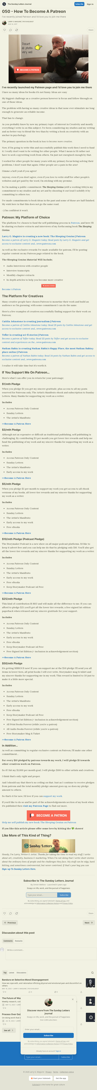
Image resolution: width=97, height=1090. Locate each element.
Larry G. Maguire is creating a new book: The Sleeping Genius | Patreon (44, 236)
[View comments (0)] (10, 30)
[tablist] (13, 940)
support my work (52, 796)
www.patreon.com (46, 243)
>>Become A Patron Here (16, 423)
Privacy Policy (68, 1044)
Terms (55, 1072)
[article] (48, 985)
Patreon (75, 222)
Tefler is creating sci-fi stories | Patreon (25, 334)
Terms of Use (61, 1041)
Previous (12, 922)
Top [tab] (5, 973)
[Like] (4, 30)
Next (87, 922)
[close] (73, 999)
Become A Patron (11, 289)
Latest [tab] (11, 973)
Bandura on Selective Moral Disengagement (25, 979)
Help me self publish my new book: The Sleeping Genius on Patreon (39, 822)
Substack (36, 1084)
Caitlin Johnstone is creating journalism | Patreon (31, 321)
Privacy (49, 1072)
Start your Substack (42, 1078)
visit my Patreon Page (35, 805)
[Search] (92, 972)
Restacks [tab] (18, 941)
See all (7, 1030)
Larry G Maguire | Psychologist (21, 21)
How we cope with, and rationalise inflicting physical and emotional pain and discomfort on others (42, 984)
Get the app (61, 1078)
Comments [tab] (8, 941)
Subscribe (79, 4)
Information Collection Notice (48, 1044)
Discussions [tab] (21, 973)
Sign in (90, 4)
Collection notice (67, 1072)
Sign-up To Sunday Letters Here (18, 869)
